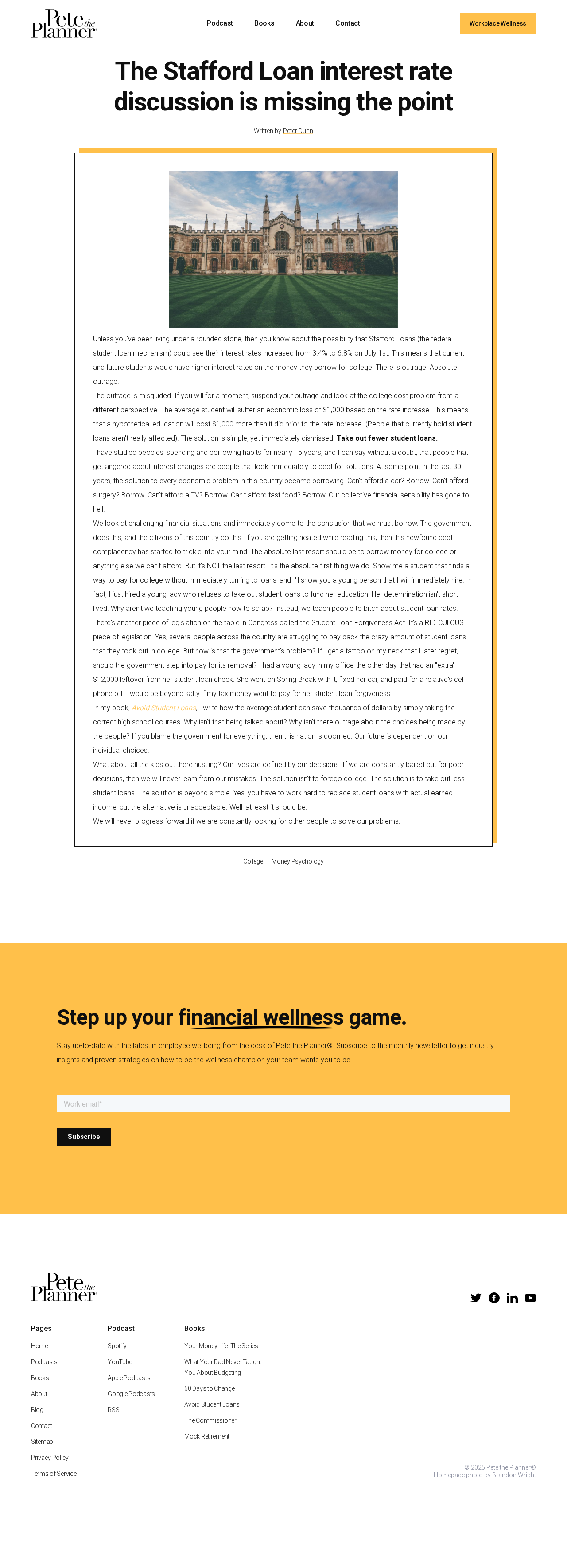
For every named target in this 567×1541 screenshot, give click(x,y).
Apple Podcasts (129, 1377)
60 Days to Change (209, 1388)
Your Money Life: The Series (221, 1345)
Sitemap (42, 1441)
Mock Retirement (206, 1436)
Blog (37, 1409)
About (305, 23)
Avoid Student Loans (212, 1404)
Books (264, 23)
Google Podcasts (131, 1393)
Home (39, 1345)
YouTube (120, 1361)
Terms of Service (54, 1473)
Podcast (220, 23)
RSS (113, 1409)
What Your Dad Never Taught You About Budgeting (222, 1367)
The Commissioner (210, 1420)
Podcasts (44, 1361)
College (253, 861)
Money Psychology (298, 861)
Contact (347, 23)
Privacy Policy (50, 1457)
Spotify (117, 1345)
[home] (64, 23)
